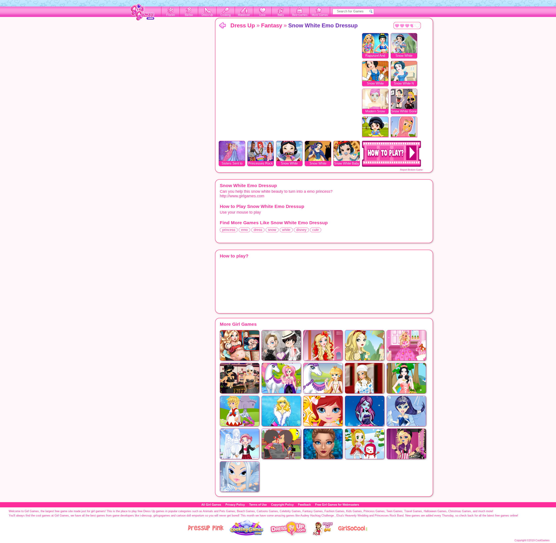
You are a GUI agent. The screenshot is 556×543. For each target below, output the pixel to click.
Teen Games (394, 511)
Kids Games (354, 511)
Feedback (304, 504)
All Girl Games (211, 504)
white (286, 230)
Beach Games (246, 511)
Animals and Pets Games (219, 511)
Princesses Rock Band (260, 163)
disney (301, 230)
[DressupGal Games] (322, 535)
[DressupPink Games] (206, 535)
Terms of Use (258, 504)
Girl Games (222, 25)
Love (262, 15)
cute (315, 230)
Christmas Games (459, 511)
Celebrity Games (290, 511)
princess (228, 230)
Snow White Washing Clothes (404, 56)
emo (244, 230)
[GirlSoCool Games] (353, 535)
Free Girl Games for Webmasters (337, 504)
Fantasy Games (313, 511)
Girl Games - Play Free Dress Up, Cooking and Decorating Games (145, 13)
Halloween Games (435, 511)
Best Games (299, 15)
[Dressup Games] (288, 535)
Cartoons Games (267, 511)
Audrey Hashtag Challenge (317, 515)
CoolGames (542, 540)
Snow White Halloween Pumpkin (317, 163)
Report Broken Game (411, 169)
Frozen (170, 15)
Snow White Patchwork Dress (375, 83)
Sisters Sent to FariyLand (232, 163)
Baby (281, 15)
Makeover (244, 15)
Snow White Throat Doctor (289, 163)
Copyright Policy (282, 504)
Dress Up (207, 15)
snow (272, 230)
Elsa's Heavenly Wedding (352, 515)
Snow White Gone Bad (404, 111)
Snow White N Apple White (404, 83)
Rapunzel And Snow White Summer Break (375, 56)
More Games (320, 15)
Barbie (189, 15)
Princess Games (374, 511)
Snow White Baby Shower (346, 163)
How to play (391, 154)
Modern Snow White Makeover (375, 111)
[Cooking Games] (246, 535)
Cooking (225, 15)
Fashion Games (334, 511)
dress (258, 230)
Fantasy (271, 25)
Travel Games (413, 511)
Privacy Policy (235, 504)
